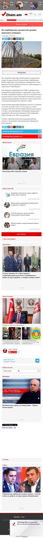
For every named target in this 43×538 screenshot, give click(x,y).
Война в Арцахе (21, 24)
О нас (22, 517)
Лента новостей (7, 188)
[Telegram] (3, 39)
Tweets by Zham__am (9, 427)
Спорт (4, 465)
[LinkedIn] (17, 39)
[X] (14, 39)
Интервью (6, 376)
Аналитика (6, 244)
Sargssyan (25, 536)
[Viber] (20, 39)
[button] (4, 163)
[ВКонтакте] (9, 39)
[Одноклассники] (11, 39)
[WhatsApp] (23, 39)
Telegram (16, 131)
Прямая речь (6, 142)
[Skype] (6, 39)
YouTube (16, 136)
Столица (5, 459)
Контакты (17, 517)
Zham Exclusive (7, 296)
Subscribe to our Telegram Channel (9, 360)
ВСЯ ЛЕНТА (21, 234)
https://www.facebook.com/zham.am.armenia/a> (28, 524)
